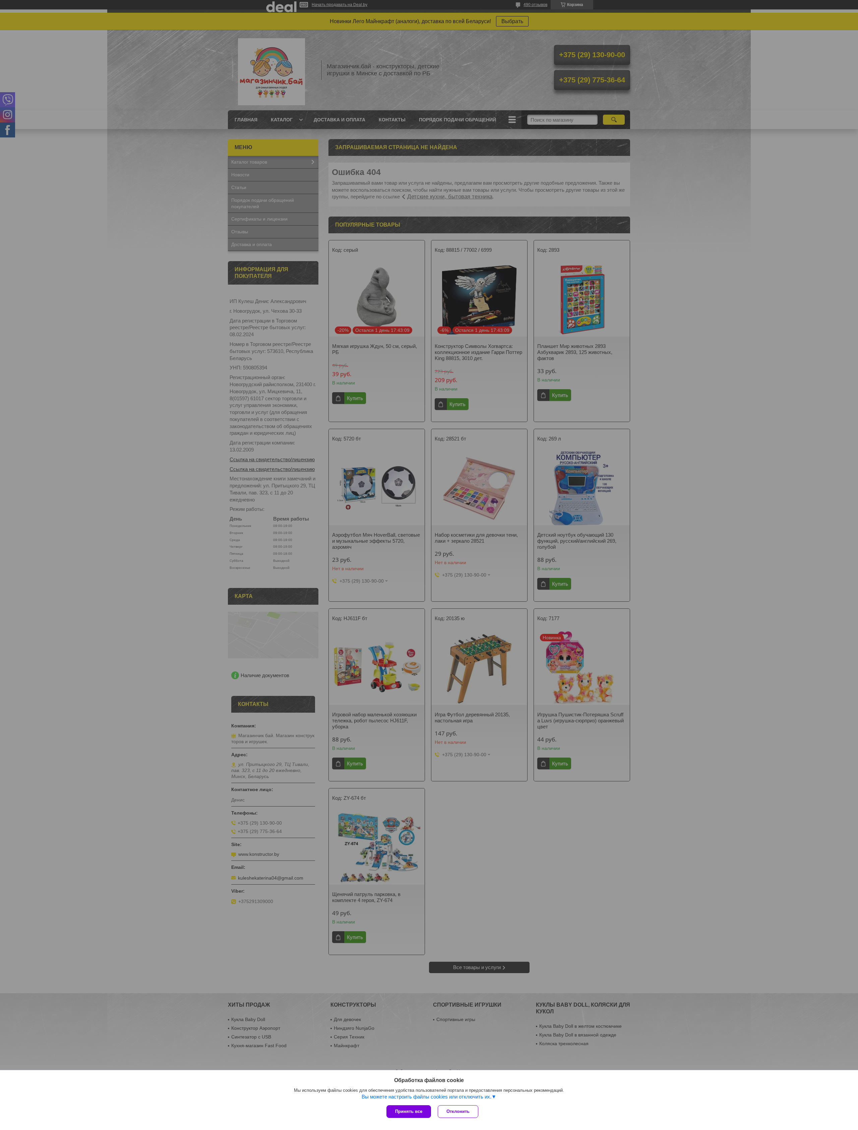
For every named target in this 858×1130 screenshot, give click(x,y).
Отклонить (458, 1111)
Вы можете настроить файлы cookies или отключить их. (426, 1096)
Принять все (408, 1111)
